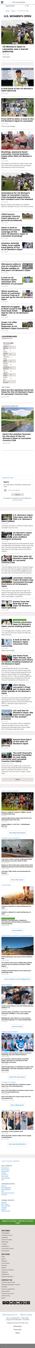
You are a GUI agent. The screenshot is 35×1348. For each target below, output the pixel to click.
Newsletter (7, 478)
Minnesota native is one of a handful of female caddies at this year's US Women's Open (15, 267)
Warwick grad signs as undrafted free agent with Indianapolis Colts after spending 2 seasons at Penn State (17, 1068)
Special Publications (11, 1110)
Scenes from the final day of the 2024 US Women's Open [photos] (16, 604)
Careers (17, 1332)
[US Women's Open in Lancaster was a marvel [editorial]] (17, 32)
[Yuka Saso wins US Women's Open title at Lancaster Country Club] (6, 558)
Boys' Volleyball (5, 1206)
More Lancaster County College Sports (17, 979)
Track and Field (5, 1211)
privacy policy (19, 500)
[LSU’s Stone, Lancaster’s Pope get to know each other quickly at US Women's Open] (6, 687)
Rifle (2, 1191)
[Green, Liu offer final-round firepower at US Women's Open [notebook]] (27, 324)
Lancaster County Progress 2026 (12, 1131)
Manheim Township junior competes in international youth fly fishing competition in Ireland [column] (16, 921)
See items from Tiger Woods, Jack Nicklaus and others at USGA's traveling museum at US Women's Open (17, 659)
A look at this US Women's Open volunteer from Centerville (15, 643)
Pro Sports (7, 985)
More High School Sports (17, 833)
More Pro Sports (17, 1026)
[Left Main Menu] (2, 2)
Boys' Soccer (5, 1168)
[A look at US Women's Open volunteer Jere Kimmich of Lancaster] (27, 280)
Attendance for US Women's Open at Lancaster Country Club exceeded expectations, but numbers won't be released (17, 196)
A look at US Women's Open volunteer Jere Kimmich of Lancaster (12, 280)
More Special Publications (17, 1144)
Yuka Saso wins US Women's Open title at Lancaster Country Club (17, 559)
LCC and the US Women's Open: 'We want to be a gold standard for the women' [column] (17, 714)
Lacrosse (4, 1207)
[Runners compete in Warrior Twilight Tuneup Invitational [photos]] (17, 801)
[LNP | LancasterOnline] (18, 2)
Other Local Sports (11, 838)
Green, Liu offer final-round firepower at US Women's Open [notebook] (15, 325)
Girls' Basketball (5, 1189)
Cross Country (5, 1169)
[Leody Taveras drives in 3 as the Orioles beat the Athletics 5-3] (17, 995)
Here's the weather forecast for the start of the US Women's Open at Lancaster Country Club (17, 437)
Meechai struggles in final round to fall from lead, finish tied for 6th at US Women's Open (14, 311)
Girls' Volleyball (5, 1178)
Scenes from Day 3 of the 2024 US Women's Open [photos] (16, 742)
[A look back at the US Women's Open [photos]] (17, 77)
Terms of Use (17, 1329)
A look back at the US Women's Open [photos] (17, 89)
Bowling (3, 1186)
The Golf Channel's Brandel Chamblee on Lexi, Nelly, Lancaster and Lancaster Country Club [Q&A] (16, 757)
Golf (2, 1180)
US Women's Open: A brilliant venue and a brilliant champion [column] (16, 536)
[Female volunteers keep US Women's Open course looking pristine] (6, 622)
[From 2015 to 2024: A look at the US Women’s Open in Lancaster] (17, 107)
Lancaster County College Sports (17, 936)
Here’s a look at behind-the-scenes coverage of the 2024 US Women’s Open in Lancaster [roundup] (14, 231)
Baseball (3, 1202)
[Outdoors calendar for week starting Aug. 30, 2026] (17, 895)
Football (3, 1173)
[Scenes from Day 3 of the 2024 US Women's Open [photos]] (6, 742)
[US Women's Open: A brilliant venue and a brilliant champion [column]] (6, 535)
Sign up (17, 494)
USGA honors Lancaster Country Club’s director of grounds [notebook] (11, 217)
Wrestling (4, 1194)
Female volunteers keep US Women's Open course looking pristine (16, 624)
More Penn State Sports (17, 1077)
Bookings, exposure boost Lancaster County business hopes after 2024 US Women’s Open (16, 155)
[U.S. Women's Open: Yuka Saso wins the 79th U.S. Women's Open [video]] (6, 517)
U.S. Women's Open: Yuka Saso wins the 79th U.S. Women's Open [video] (17, 518)
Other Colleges (9, 1082)
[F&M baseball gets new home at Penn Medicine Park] (17, 946)
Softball (3, 1209)
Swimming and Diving (7, 1193)
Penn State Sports (10, 1032)
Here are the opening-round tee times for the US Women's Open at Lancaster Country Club (17, 392)
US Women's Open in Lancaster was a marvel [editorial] (15, 49)
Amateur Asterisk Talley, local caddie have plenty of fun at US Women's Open (12, 246)
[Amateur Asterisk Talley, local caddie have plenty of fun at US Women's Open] (27, 245)
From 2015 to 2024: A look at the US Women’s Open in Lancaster (17, 120)
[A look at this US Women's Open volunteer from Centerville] (6, 642)
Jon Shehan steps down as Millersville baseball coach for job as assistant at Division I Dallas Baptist (16, 964)
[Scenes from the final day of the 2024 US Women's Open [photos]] (6, 604)
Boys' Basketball (6, 1187)
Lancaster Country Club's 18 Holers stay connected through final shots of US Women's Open (17, 582)
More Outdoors (17, 930)
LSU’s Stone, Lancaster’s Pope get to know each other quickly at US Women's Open (16, 689)
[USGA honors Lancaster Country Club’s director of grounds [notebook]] (27, 216)
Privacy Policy (17, 1326)
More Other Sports (17, 880)
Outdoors (6, 885)
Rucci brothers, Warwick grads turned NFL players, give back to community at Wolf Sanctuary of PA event (15, 1060)
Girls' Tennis (4, 1176)
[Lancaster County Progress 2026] (17, 1121)
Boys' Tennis (5, 1204)
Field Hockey (5, 1171)
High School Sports (10, 791)
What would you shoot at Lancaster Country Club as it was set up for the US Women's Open (17, 295)
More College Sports (17, 1105)
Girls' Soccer (4, 1174)
